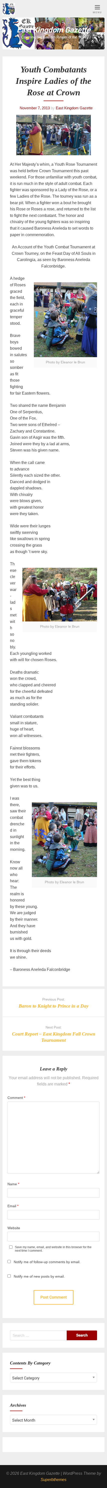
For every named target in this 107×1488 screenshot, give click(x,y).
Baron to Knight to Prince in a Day (53, 1006)
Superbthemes (53, 1480)
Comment (16, 1098)
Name (13, 1184)
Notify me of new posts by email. (39, 1276)
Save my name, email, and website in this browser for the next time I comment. (53, 1249)
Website (13, 1228)
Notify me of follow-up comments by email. (47, 1262)
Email (12, 1206)
